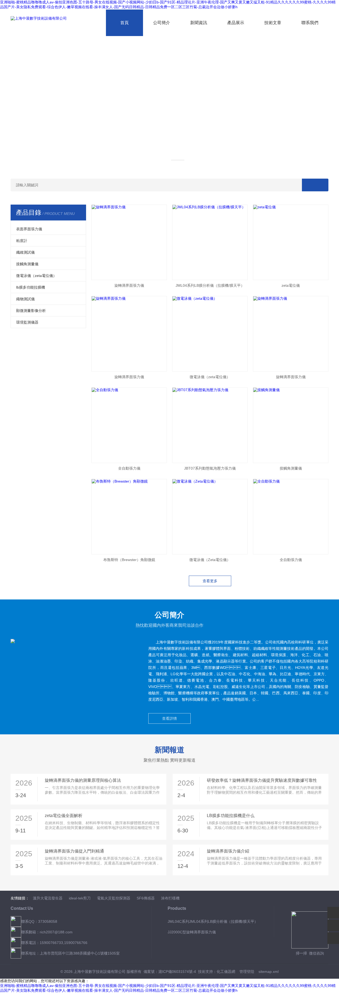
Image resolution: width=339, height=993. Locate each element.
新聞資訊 (198, 22)
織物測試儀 (25, 299)
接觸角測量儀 (27, 264)
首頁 (124, 22)
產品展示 (235, 22)
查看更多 (210, 581)
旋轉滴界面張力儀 (129, 285)
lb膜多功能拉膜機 (30, 287)
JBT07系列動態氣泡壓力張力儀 (210, 468)
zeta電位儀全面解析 (63, 815)
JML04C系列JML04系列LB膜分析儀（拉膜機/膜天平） (213, 921)
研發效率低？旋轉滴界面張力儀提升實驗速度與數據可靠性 (262, 780)
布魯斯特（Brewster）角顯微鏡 (129, 560)
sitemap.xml (268, 971)
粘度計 (21, 241)
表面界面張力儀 (29, 229)
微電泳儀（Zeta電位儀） (209, 560)
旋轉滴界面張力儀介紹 (228, 851)
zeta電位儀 (291, 285)
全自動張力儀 (129, 468)
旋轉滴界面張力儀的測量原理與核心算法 (83, 780)
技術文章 (272, 22)
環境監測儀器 (27, 322)
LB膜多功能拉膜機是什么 (231, 815)
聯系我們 (309, 22)
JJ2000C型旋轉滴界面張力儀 (192, 932)
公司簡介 (161, 22)
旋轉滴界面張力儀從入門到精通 (74, 851)
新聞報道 (169, 750)
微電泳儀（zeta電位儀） (36, 275)
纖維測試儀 (25, 252)
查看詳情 (169, 718)
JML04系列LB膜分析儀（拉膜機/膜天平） (210, 285)
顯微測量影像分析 (31, 310)
